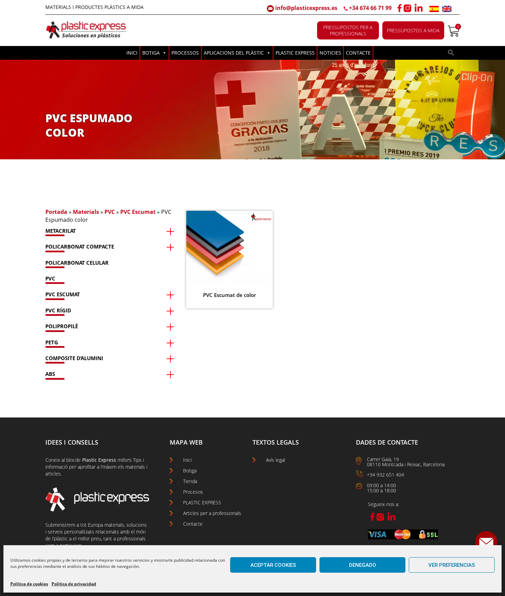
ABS (50, 373)
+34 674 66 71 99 (370, 8)
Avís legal (275, 460)
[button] (451, 54)
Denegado (362, 565)
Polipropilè (61, 326)
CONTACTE (358, 52)
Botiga (190, 470)
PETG (51, 342)
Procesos (193, 492)
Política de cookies (29, 584)
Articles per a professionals (212, 513)
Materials (86, 212)
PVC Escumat (138, 212)
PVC (109, 212)
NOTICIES (330, 52)
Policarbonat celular (77, 262)
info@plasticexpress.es (305, 8)
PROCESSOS (185, 52)
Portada (56, 212)
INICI (131, 52)
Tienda (190, 481)
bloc (70, 460)
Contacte (193, 523)
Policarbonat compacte (79, 246)
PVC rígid (58, 310)
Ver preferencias (451, 565)
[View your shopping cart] (454, 34)
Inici (187, 460)
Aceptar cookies (273, 565)
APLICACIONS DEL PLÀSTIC (234, 52)
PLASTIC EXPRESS (295, 52)
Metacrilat (60, 230)
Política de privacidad (74, 584)
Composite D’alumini (74, 358)
